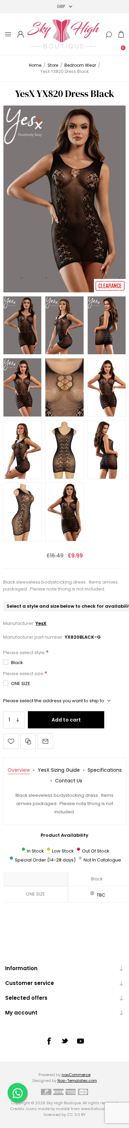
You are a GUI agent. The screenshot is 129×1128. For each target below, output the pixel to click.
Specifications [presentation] (105, 770)
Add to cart (66, 719)
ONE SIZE (20, 683)
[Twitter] (65, 1041)
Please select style (24, 652)
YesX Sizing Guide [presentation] (59, 770)
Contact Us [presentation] (68, 780)
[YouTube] (80, 1041)
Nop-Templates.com (77, 1080)
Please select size (23, 673)
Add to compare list (28, 741)
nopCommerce (76, 1074)
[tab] (19, 770)
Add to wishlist (11, 741)
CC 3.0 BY (76, 1114)
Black (17, 662)
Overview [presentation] (19, 770)
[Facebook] (49, 1041)
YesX (40, 623)
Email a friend (45, 741)
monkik (63, 1108)
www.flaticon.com (98, 1108)
